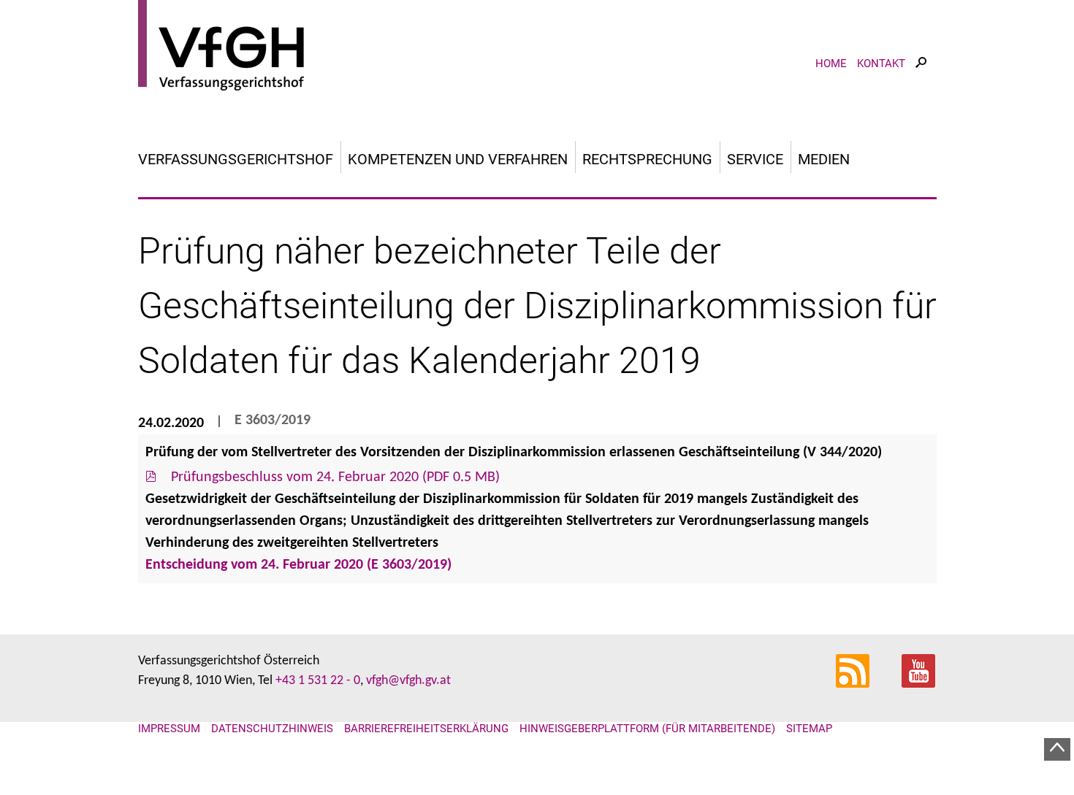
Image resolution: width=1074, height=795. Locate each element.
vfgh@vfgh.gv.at (408, 681)
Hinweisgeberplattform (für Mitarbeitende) (647, 728)
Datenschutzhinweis (272, 728)
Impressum (169, 728)
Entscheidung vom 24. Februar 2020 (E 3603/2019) (298, 565)
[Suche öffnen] (920, 75)
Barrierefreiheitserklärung (426, 728)
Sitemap (809, 728)
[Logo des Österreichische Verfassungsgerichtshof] (537, 47)
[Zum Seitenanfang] (1057, 749)
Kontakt (881, 63)
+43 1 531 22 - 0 (317, 681)
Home (831, 63)
